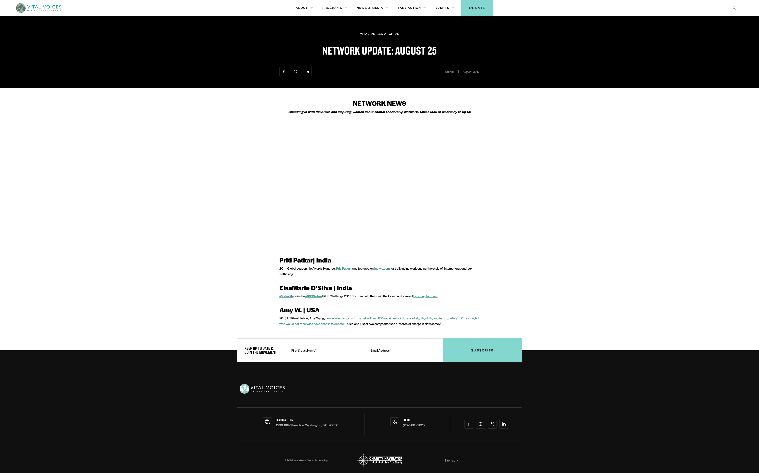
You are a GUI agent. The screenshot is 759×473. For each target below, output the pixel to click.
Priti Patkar (343, 268)
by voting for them (425, 296)
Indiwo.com (382, 268)
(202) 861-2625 (414, 425)
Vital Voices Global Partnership (311, 460)
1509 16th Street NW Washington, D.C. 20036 (307, 425)
